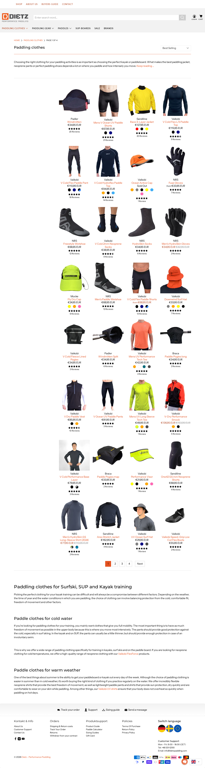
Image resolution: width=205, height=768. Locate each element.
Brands (108, 28)
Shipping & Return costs (61, 726)
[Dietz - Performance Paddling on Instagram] (19, 739)
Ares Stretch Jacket (108, 536)
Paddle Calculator (94, 729)
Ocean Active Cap (141, 182)
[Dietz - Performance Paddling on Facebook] (15, 739)
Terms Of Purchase (131, 726)
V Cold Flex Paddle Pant (74, 182)
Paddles (63, 28)
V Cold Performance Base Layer (74, 478)
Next (140, 563)
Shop (19, 4)
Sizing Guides (92, 732)
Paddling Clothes (13, 28)
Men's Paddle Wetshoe (108, 299)
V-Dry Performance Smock (175, 418)
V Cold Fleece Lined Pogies (74, 358)
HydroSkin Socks (142, 243)
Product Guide (93, 726)
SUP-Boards (83, 28)
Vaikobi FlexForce (128, 653)
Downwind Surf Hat (175, 299)
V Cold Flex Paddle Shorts (142, 299)
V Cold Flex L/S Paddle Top (176, 123)
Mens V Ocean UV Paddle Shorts (108, 124)
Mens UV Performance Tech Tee (142, 358)
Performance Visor (142, 476)
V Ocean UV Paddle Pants (108, 416)
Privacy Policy (128, 732)
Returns (53, 732)
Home (17, 40)
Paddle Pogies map (108, 476)
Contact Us (19, 732)
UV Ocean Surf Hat (142, 536)
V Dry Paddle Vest (74, 416)
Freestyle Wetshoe (74, 243)
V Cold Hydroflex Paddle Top (108, 184)
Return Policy (128, 729)
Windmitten (74, 121)
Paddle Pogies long (176, 356)
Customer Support (23, 729)
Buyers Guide (50, 4)
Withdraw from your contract (63, 735)
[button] (184, 761)
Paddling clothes (33, 40)
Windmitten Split (108, 356)
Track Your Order (58, 729)
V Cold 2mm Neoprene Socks (108, 245)
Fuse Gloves (176, 182)
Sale (97, 28)
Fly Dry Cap (74, 299)
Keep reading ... (145, 65)
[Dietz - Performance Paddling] (15, 17)
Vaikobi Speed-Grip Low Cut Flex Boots (176, 538)
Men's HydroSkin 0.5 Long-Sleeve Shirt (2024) (74, 538)
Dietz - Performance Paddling (36, 757)
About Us (18, 726)
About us (32, 4)
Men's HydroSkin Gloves (176, 243)
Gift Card (90, 735)
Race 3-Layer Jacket (142, 121)
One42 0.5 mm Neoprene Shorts (175, 478)
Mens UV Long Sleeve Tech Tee (142, 418)
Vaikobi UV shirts (108, 688)
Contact (67, 4)
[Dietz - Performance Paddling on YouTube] (23, 739)
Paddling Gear (41, 28)
